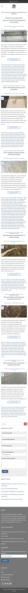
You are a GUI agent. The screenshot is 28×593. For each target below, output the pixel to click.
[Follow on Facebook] (2, 583)
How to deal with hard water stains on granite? (14, 88)
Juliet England (20, 158)
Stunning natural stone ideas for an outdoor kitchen (14, 236)
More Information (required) (8, 458)
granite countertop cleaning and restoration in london (12, 138)
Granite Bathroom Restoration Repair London (10, 282)
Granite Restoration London (7, 353)
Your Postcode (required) (8, 452)
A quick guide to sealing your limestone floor (12, 491)
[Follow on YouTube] (10, 583)
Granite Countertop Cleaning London (18, 205)
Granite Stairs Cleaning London (17, 78)
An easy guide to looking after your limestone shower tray (12, 495)
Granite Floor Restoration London (13, 75)
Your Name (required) (7, 433)
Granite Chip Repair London (11, 202)
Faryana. (14, 591)
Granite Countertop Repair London (12, 72)
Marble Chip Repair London (12, 214)
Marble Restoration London (13, 223)
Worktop (20, 18)
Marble (14, 150)
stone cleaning (14, 18)
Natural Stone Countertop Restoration (9, 416)
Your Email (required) (7, 445)
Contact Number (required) (8, 439)
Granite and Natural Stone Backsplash (12, 134)
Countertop (8, 17)
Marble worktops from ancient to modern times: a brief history (14, 484)
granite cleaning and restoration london (13, 67)
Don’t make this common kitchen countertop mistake (14, 153)
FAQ (2, 572)
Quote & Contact (5, 577)
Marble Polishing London (10, 222)
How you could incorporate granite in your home (14, 21)
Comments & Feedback (7, 574)
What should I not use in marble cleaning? (11, 499)
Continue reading (14, 59)
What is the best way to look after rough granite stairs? (14, 364)
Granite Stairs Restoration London (15, 146)
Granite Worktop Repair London (11, 81)
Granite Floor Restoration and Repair (12, 142)
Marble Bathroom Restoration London (14, 213)
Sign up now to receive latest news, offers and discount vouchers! (13, 552)
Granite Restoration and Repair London (12, 77)
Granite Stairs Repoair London (7, 80)
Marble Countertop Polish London (12, 217)
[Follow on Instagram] (5, 583)
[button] (2, 6)
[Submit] (25, 423)
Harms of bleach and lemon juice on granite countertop (14, 298)
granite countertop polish (6, 140)
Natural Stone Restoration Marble (12, 228)
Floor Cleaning (15, 17)
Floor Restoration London (9, 408)
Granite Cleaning (20, 64)
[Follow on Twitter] (8, 583)
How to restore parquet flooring (9, 488)
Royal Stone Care (20, 93)
